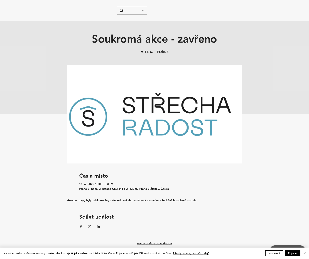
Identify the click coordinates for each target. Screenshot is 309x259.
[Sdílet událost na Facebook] (81, 226)
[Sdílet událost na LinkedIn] (98, 226)
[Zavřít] (305, 253)
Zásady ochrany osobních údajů (191, 253)
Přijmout (292, 253)
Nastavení (274, 253)
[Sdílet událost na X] (89, 226)
